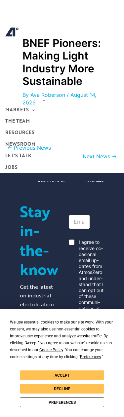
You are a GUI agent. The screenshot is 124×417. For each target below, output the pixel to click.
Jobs (11, 167)
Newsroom (20, 143)
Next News (100, 156)
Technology (22, 99)
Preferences (62, 402)
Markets (17, 109)
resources (19, 132)
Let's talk (18, 155)
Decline (62, 389)
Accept (62, 375)
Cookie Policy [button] (51, 350)
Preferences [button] (90, 357)
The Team (17, 120)
